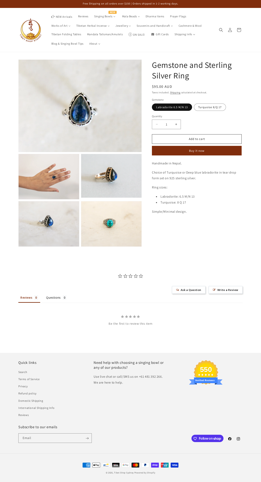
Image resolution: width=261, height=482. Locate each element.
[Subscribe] (87, 438)
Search (22, 372)
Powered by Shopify (144, 472)
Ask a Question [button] (191, 290)
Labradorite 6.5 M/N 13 (172, 107)
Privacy (23, 386)
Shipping (175, 92)
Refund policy (27, 393)
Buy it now (197, 151)
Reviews (23, 415)
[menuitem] (62, 16)
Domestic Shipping (30, 400)
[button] (221, 29)
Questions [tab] (53, 297)
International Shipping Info (36, 407)
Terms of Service (29, 379)
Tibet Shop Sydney (124, 472)
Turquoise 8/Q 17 (210, 107)
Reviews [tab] (26, 297)
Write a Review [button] (227, 290)
